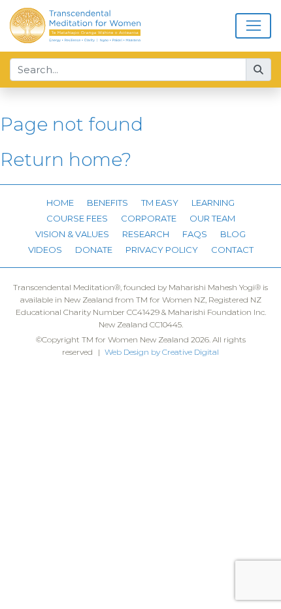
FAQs (194, 234)
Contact (232, 249)
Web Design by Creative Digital (162, 352)
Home (60, 202)
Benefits (107, 202)
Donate (93, 249)
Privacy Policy (161, 249)
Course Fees (77, 218)
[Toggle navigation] (253, 26)
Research (145, 234)
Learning (213, 202)
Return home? (65, 159)
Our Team (212, 218)
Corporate (148, 218)
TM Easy (159, 202)
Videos (45, 249)
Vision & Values (72, 234)
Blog (233, 234)
